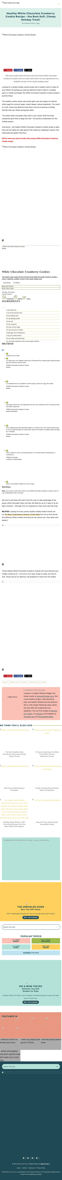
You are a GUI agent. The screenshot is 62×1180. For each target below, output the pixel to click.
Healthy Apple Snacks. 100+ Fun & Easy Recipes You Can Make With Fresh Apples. (14, 824)
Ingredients (10, 299)
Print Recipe (6, 282)
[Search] (57, 927)
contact (24, 1168)
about (19, 1168)
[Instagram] (33, 1159)
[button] (3, 308)
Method (20, 299)
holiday (24, 682)
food (37, 23)
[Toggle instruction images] (4, 349)
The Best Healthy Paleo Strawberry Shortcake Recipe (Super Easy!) (14, 754)
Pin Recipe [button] (16, 282)
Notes (28, 299)
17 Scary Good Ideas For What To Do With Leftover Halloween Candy (47, 754)
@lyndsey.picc (29, 717)
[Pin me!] (3, 241)
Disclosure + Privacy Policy (36, 1168)
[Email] (37, 1159)
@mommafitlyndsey (45, 717)
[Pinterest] (24, 1159)
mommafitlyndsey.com (45, 696)
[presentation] (47, 738)
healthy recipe (15, 682)
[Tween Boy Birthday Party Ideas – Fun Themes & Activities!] (30, 1044)
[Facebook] (28, 1159)
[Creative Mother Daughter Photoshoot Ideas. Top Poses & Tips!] (10, 1055)
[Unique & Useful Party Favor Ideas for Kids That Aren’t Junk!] (10, 1044)
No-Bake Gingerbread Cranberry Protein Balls (22, 514)
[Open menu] (58, 4)
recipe (43, 682)
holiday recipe (34, 682)
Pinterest (39, 714)
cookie (5, 682)
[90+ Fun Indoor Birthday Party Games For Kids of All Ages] (51, 1044)
